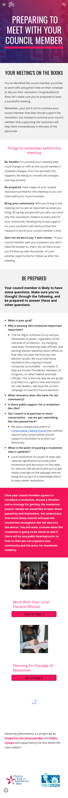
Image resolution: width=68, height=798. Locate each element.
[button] (4, 4)
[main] (34, 31)
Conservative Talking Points (28, 430)
